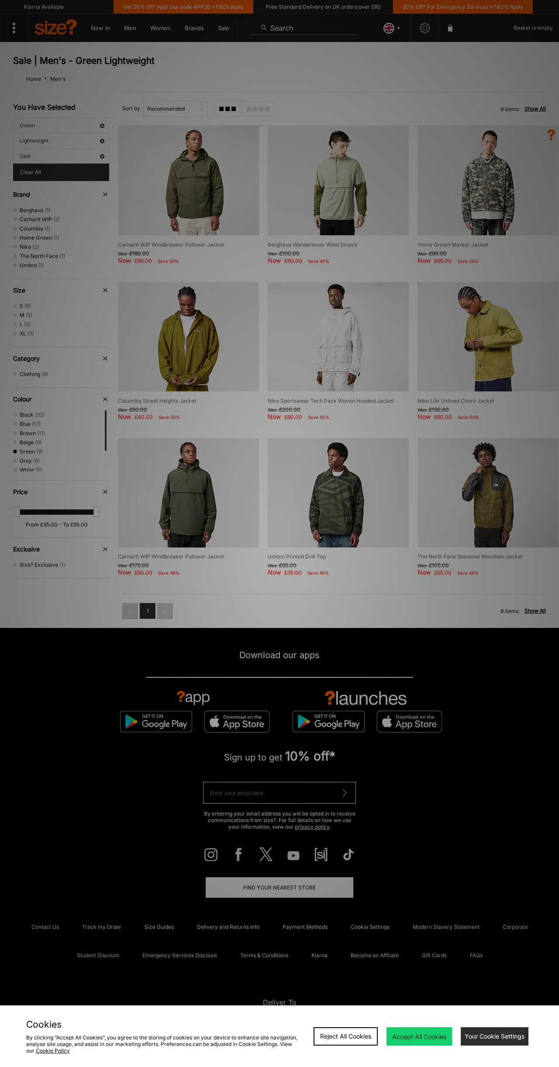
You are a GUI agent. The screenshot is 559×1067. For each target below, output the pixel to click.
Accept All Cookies (419, 1036)
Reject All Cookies (345, 1036)
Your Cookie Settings (494, 1036)
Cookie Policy (53, 1050)
